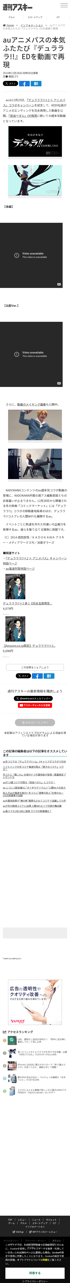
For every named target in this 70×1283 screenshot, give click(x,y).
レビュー (22, 1219)
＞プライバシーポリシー (35, 1281)
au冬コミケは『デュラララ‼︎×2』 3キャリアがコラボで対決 (34, 761)
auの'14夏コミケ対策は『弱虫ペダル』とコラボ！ (29, 782)
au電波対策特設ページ (20, 568)
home (10, 25)
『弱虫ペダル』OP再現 (23, 115)
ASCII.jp (20, 1231)
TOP (10, 1219)
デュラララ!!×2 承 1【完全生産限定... (27, 603)
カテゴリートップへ (36, 722)
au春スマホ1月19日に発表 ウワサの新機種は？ (27, 811)
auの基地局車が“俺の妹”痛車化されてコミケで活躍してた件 (34, 800)
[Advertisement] (35, 846)
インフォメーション (31, 25)
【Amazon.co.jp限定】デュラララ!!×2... (29, 645)
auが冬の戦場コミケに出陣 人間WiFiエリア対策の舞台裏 (32, 806)
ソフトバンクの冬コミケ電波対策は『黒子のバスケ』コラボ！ (33, 768)
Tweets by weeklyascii (12, 958)
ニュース (36, 1219)
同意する (35, 1273)
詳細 (45, 1260)
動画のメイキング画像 (31, 404)
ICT (58, 17)
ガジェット (51, 1219)
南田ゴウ (13, 76)
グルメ (11, 17)
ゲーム (11, 1223)
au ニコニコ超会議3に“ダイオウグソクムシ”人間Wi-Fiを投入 (34, 787)
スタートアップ (35, 17)
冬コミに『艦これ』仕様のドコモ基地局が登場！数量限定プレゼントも (34, 775)
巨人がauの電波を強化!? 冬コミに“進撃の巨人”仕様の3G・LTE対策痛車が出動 (33, 794)
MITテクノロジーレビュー (45, 1231)
